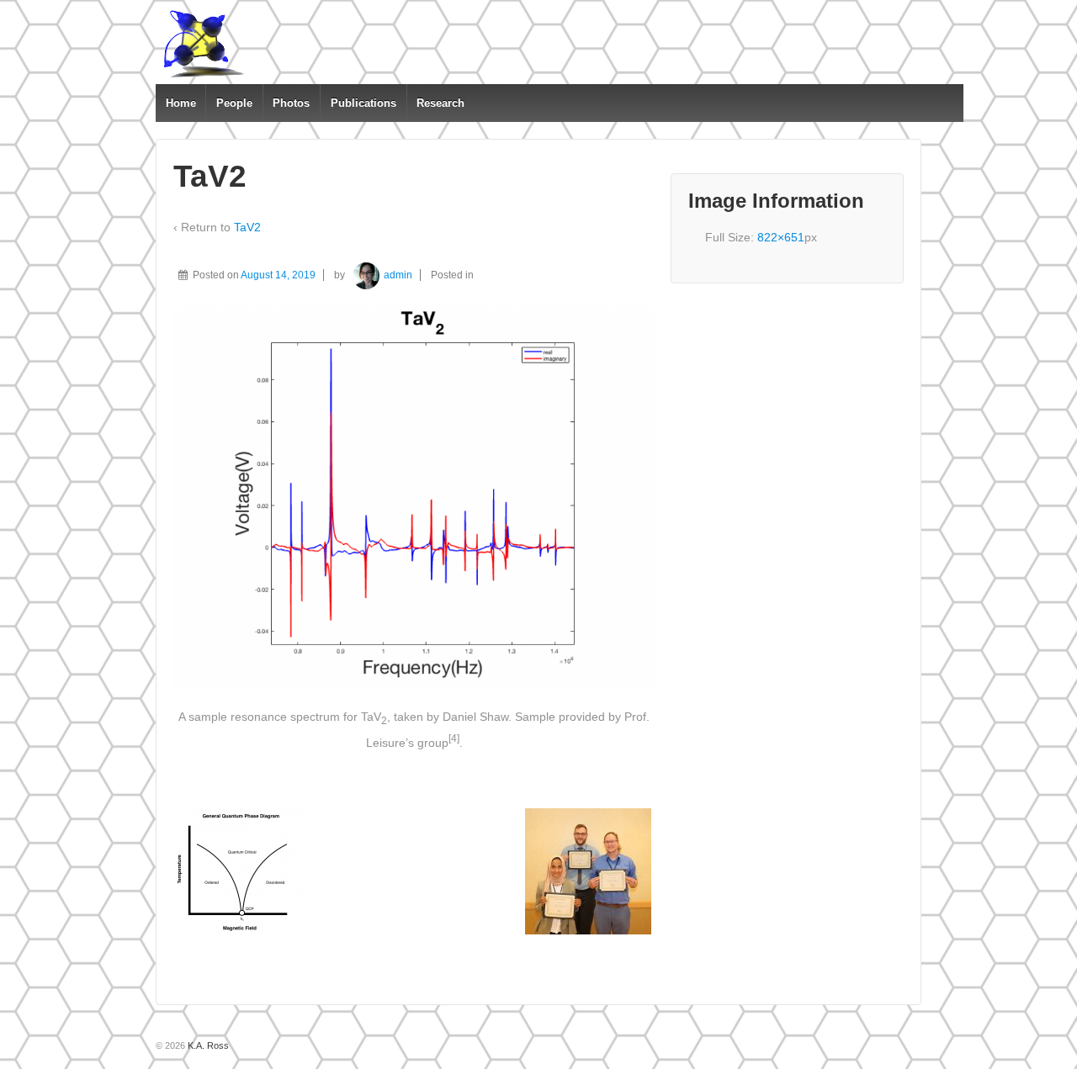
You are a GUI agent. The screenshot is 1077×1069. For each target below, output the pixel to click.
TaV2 (247, 227)
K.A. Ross (207, 1045)
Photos (291, 103)
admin (398, 275)
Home (181, 103)
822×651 (780, 237)
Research (440, 103)
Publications (363, 103)
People (234, 103)
